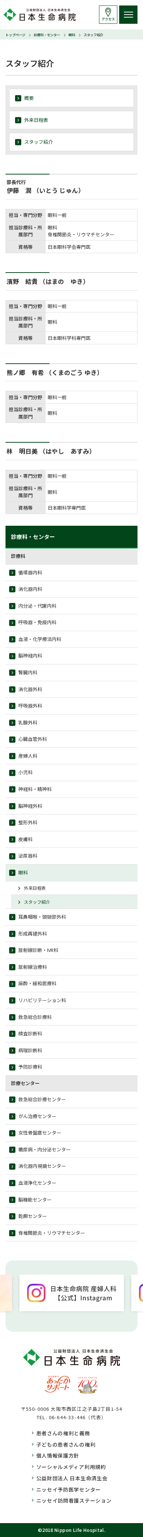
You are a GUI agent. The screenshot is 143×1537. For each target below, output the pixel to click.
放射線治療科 (32, 966)
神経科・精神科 (35, 789)
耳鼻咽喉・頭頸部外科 (42, 916)
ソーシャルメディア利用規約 (71, 1466)
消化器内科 (30, 588)
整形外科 (27, 822)
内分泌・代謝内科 (37, 605)
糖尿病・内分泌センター (44, 1149)
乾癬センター (32, 1215)
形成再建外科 (32, 933)
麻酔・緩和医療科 (37, 983)
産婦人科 (27, 755)
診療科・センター (47, 34)
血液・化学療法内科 (39, 639)
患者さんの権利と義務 (63, 1433)
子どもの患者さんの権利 (66, 1444)
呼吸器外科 (30, 705)
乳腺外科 (27, 722)
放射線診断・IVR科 (38, 949)
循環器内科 (30, 572)
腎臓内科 (27, 672)
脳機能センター (35, 1199)
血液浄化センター (37, 1182)
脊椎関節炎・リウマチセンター (51, 1232)
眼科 (72, 34)
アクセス (108, 19)
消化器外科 (30, 689)
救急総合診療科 (35, 1016)
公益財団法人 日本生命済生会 (72, 1478)
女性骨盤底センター (39, 1132)
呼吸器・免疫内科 (37, 622)
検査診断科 (30, 1033)
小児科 (25, 772)
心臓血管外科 (32, 738)
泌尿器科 (27, 855)
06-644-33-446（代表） (77, 1417)
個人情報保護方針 (58, 1455)
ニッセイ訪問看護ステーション (74, 1500)
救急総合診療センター (42, 1099)
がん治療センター (37, 1116)
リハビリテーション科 (42, 1000)
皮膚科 (25, 839)
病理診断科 (30, 1050)
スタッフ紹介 (38, 141)
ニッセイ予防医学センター (68, 1489)
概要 (29, 97)
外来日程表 (36, 119)
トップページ (15, 34)
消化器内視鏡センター (42, 1165)
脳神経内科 (30, 655)
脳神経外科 (30, 805)
